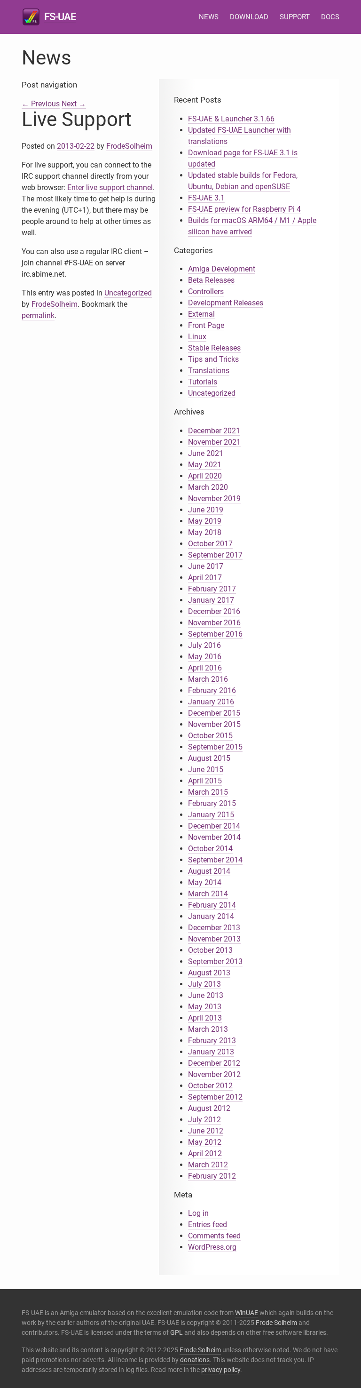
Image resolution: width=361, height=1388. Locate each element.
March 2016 (208, 679)
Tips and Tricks (213, 359)
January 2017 (211, 600)
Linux (197, 336)
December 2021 (214, 430)
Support (295, 17)
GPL (176, 1332)
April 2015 (205, 780)
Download (249, 17)
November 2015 (214, 724)
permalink (38, 315)
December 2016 (214, 611)
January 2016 (211, 701)
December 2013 (214, 927)
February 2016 (212, 690)
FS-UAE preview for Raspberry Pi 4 (244, 209)
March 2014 (208, 893)
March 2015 (208, 792)
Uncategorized (128, 292)
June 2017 (205, 566)
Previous (41, 103)
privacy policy (220, 1369)
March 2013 (208, 1029)
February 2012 (212, 1176)
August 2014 (209, 871)
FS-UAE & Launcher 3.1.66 (231, 118)
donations (195, 1360)
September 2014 (215, 859)
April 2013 (205, 1017)
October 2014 (210, 848)
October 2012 (210, 1085)
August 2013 (209, 972)
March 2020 (208, 487)
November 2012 (214, 1074)
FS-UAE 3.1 (206, 197)
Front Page (206, 325)
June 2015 (205, 769)
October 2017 (210, 543)
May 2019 (204, 521)
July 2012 (204, 1119)
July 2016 (204, 645)
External (201, 314)
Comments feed (214, 1235)
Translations (208, 370)
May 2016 (204, 656)
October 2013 (210, 950)
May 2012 (204, 1142)
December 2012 (214, 1063)
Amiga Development (221, 268)
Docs (330, 17)
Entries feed (207, 1224)
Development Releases (225, 302)
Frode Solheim (276, 1322)
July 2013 (204, 984)
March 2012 (208, 1164)
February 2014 (212, 905)
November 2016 (214, 622)
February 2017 (212, 588)
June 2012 (205, 1130)
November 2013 (214, 938)
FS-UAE (60, 17)
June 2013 (205, 995)
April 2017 (205, 577)
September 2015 (215, 746)
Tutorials (202, 381)
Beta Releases (211, 280)
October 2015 (210, 735)
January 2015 (211, 814)
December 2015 (214, 713)
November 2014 (214, 837)
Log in (198, 1213)
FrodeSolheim (129, 146)
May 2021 (204, 464)
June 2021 (205, 453)
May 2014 (204, 882)
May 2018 (204, 532)
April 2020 (205, 475)
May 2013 (204, 1006)
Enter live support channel (110, 187)
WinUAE (246, 1312)
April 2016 (205, 667)
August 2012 (209, 1108)
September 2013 (215, 961)
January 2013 (211, 1051)
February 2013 (212, 1040)
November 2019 (214, 498)
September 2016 (215, 634)
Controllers (206, 291)
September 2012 (215, 1097)
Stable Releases (214, 347)
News (209, 17)
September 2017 (215, 554)
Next (74, 103)
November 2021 (214, 442)
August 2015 (209, 758)
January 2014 (211, 916)
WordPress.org (212, 1247)
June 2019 (205, 509)
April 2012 (205, 1153)
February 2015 (212, 803)
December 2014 (214, 826)
